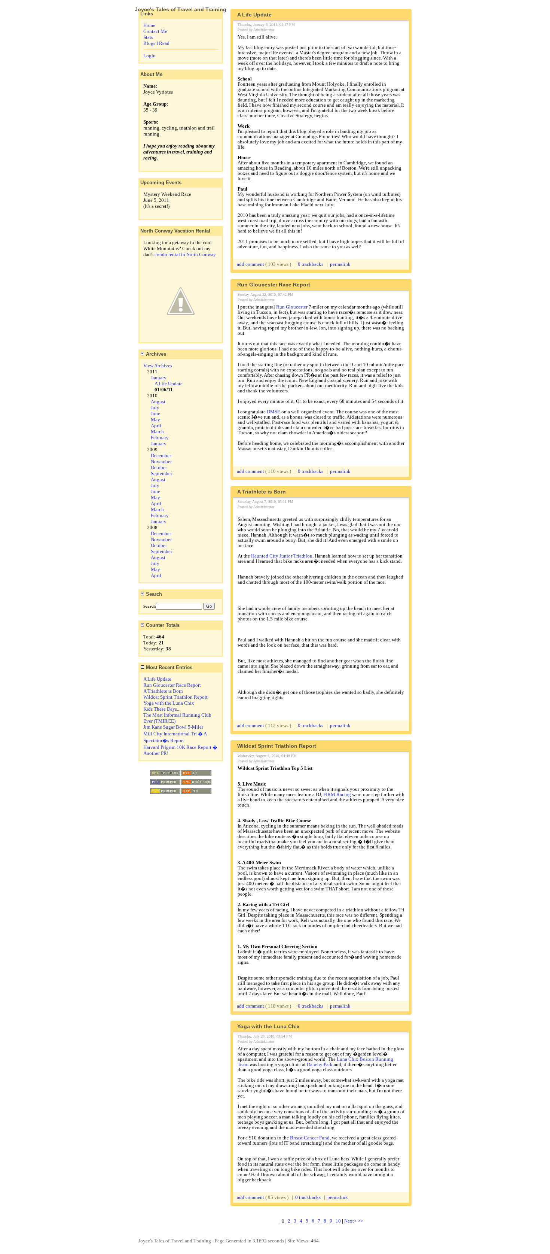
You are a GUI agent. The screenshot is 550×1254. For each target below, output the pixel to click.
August (158, 401)
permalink (340, 264)
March (157, 431)
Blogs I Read (156, 43)
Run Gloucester (292, 307)
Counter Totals (162, 625)
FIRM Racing (337, 794)
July (155, 407)
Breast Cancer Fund (310, 1138)
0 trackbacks (310, 264)
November (161, 461)
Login (149, 55)
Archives (155, 354)
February (160, 437)
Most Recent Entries (168, 667)
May (155, 419)
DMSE (274, 412)
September (161, 473)
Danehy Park (320, 1064)
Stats (148, 37)
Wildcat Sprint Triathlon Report (175, 697)
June (155, 413)
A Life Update (169, 383)
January (158, 377)
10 (338, 1221)
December (161, 455)
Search (153, 594)
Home (149, 25)
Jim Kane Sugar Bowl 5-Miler (173, 727)
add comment (251, 264)
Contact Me (155, 31)
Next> (351, 1221)
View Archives (157, 365)
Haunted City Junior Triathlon (281, 556)
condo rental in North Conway (185, 254)
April (156, 425)
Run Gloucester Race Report (172, 685)
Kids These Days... (161, 709)
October (159, 467)
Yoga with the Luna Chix (168, 703)
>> (360, 1221)
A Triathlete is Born (163, 691)
